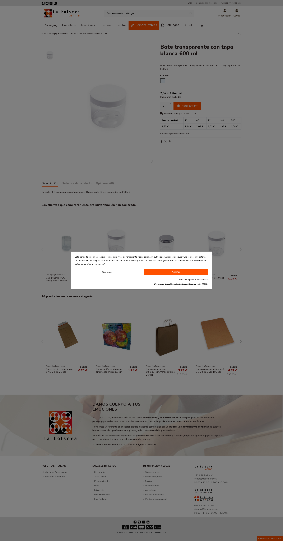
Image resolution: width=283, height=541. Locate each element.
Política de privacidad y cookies (193, 279)
